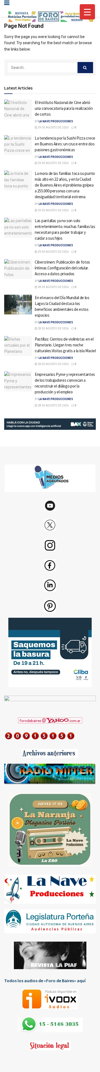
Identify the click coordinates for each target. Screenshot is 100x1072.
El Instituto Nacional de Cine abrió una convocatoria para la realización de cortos (63, 108)
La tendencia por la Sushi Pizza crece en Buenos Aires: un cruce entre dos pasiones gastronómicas (65, 143)
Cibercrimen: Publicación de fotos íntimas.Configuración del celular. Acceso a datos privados (62, 267)
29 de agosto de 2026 (53, 127)
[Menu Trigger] (87, 11)
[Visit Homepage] (50, 16)
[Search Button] (85, 67)
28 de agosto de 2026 (53, 287)
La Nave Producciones (56, 121)
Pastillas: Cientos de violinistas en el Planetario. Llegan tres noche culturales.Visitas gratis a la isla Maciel (65, 344)
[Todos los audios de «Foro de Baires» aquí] (50, 999)
